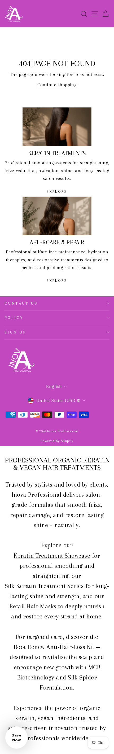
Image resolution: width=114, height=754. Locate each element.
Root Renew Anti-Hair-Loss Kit (54, 646)
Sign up (16, 332)
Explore (57, 191)
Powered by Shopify (57, 441)
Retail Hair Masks (33, 606)
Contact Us (21, 303)
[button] (16, 737)
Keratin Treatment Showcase (52, 555)
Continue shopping (57, 84)
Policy (14, 317)
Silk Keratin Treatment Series (44, 585)
